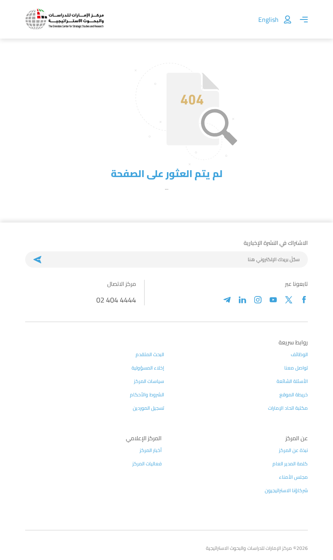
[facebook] (304, 299)
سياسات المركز (149, 381)
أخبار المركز (151, 450)
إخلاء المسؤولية (148, 368)
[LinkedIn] (242, 299)
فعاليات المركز (147, 463)
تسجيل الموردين (148, 408)
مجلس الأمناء (293, 477)
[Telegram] (227, 299)
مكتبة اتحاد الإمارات (288, 408)
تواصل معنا (296, 368)
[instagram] (258, 299)
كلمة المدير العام (290, 463)
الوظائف (299, 354)
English (268, 19)
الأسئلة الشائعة (292, 381)
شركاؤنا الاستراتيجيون (286, 490)
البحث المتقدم (150, 354)
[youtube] (273, 299)
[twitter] (288, 299)
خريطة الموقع (293, 394)
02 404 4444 (116, 299)
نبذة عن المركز (293, 450)
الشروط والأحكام (147, 394)
